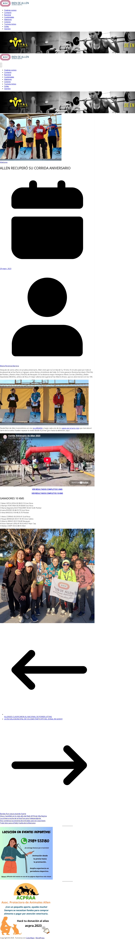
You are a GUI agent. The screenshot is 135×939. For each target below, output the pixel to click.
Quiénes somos (10, 10)
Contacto (7, 12)
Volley (6, 26)
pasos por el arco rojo (70, 428)
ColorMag (30, 938)
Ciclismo (7, 22)
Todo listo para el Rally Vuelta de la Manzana (17, 823)
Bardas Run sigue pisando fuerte (13, 814)
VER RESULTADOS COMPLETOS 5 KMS (47, 489)
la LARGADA (37, 428)
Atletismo (8, 19)
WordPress (40, 938)
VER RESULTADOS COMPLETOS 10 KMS (47, 493)
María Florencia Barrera (9, 366)
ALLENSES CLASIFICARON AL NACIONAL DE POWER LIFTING (28, 716)
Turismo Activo (10, 24)
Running (7, 15)
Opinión (7, 29)
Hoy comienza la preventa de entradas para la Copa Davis (22, 821)
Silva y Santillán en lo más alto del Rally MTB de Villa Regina (23, 816)
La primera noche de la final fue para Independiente (20, 818)
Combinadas (9, 17)
